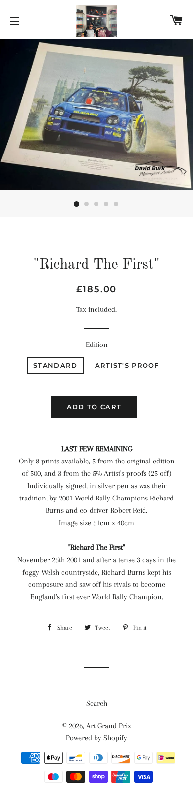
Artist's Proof (127, 365)
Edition (97, 344)
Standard (55, 365)
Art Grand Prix (108, 725)
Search (96, 703)
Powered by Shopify (96, 737)
